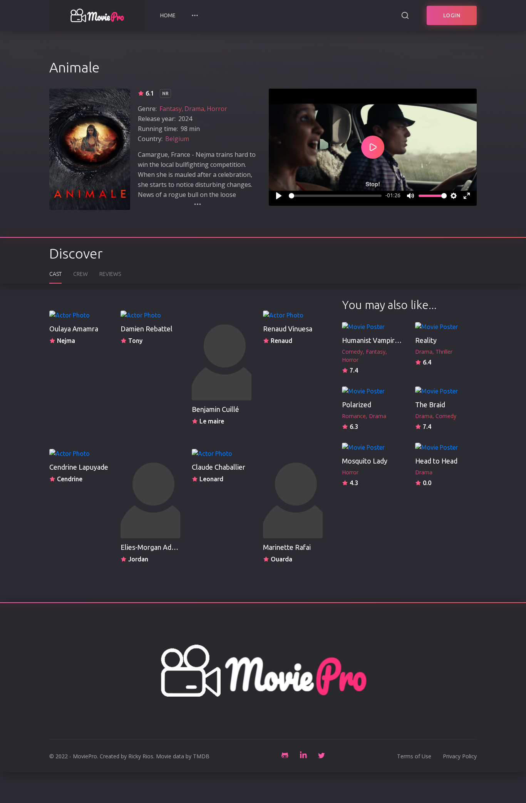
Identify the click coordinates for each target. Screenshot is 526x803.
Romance (354, 416)
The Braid (430, 404)
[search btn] (405, 15)
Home (168, 15)
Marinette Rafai (287, 547)
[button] (195, 15)
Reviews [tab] (110, 274)
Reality (426, 340)
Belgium (177, 138)
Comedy (352, 351)
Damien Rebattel (147, 329)
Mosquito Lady (364, 461)
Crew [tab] (80, 274)
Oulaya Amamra (73, 329)
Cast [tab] (55, 274)
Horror (217, 108)
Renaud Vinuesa (287, 329)
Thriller (444, 351)
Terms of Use (414, 756)
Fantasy (170, 108)
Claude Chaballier (218, 467)
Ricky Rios (140, 756)
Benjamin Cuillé (215, 409)
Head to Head (436, 461)
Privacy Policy (460, 756)
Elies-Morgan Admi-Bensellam (167, 547)
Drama (194, 108)
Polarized (356, 404)
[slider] (335, 196)
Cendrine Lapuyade (78, 467)
